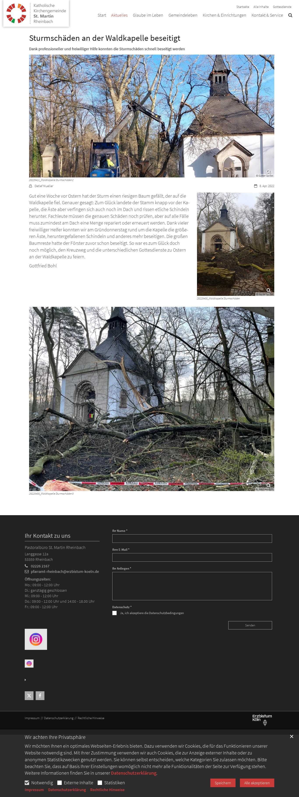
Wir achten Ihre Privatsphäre (55, 737)
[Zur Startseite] (36, 11)
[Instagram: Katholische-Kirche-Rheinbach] (36, 638)
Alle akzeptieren (257, 782)
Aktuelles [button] (119, 15)
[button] (290, 16)
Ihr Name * (120, 531)
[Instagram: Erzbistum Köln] (29, 663)
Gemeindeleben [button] (183, 15)
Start (102, 15)
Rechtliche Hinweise (107, 789)
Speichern (223, 782)
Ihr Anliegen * (121, 568)
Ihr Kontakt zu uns (47, 536)
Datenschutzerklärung (133, 773)
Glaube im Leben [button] (148, 15)
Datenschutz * (122, 607)
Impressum (34, 789)
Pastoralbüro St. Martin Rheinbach (55, 547)
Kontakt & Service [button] (267, 15)
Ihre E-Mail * (121, 549)
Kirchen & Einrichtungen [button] (224, 15)
